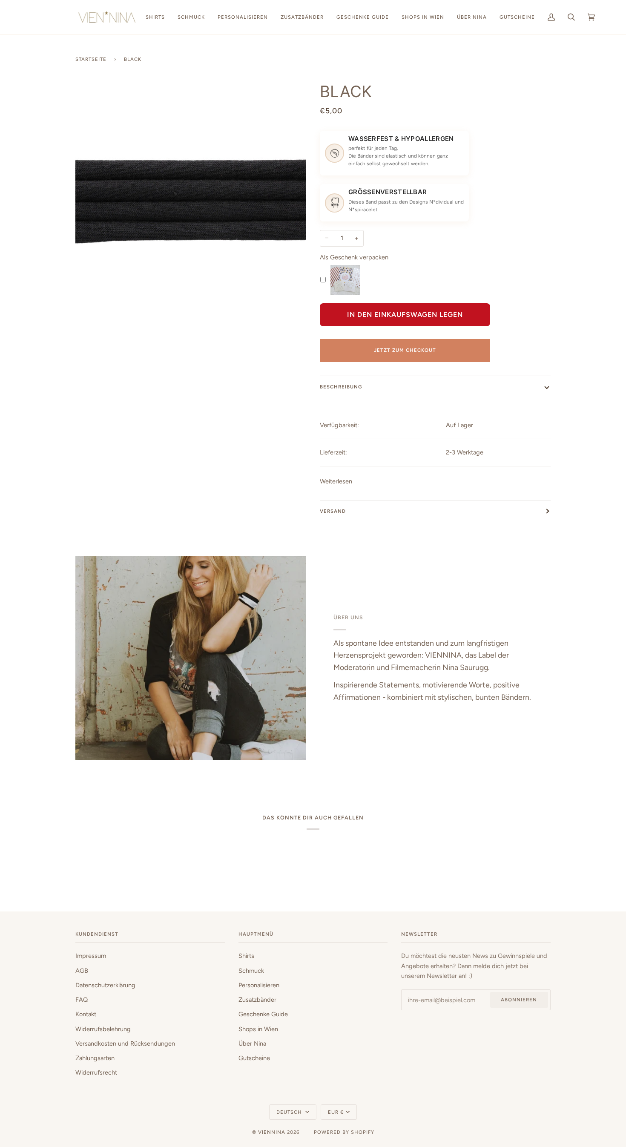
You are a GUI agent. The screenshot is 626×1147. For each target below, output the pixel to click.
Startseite (90, 59)
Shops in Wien (258, 1029)
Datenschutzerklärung (105, 985)
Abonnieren (519, 1000)
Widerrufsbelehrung (103, 1029)
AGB (81, 971)
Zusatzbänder (257, 999)
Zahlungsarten (95, 1058)
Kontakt (85, 1014)
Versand (333, 511)
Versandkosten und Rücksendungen (125, 1043)
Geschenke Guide (263, 1014)
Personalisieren (258, 985)
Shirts (246, 956)
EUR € (336, 1112)
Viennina (271, 1132)
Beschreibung (341, 387)
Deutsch (290, 1112)
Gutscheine (254, 1058)
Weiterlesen (336, 481)
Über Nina (252, 1043)
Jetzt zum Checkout (405, 350)
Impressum (90, 956)
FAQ (81, 999)
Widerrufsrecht (96, 1072)
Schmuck (251, 971)
